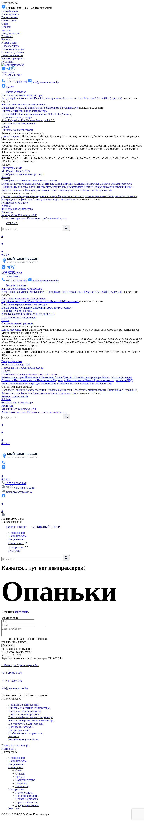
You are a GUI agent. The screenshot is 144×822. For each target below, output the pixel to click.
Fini (64, 98)
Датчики (68, 183)
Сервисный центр (56, 218)
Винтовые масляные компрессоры (21, 95)
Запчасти (13, 736)
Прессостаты (45, 186)
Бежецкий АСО (93, 98)
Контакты (7, 61)
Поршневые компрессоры (16, 117)
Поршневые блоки (25, 186)
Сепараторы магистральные (90, 196)
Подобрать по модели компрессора (22, 174)
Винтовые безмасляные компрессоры (23, 104)
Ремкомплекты (76, 186)
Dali (31, 98)
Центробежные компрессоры (18, 123)
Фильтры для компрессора (41, 189)
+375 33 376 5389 (24, 487)
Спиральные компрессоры (17, 129)
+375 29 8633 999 (11, 672)
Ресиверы (7, 212)
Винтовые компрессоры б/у (24, 710)
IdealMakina (8, 170)
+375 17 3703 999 (11, 680)
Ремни (89, 186)
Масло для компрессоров (117, 183)
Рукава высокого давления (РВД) (113, 186)
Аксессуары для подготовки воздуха (54, 199)
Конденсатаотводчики (33, 196)
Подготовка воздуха (20, 726)
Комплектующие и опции (23, 739)
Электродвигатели (68, 189)
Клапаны (79, 183)
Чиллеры (52, 196)
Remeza (71, 98)
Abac (4, 120)
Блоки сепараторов (13, 183)
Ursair (80, 98)
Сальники (7, 186)
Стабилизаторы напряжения (25, 733)
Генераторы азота (11, 167)
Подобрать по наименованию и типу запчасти (29, 180)
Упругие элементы (13, 189)
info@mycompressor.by (14, 688)
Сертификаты (9, 10)
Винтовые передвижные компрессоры (24, 110)
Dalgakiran (14, 98)
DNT (34, 215)
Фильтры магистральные (122, 196)
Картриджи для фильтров (16, 199)
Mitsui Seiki (43, 107)
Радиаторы (60, 186)
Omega (20, 170)
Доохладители (10, 196)
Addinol (6, 205)
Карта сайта (8, 748)
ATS (27, 170)
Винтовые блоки (52, 183)
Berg (4, 98)
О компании (8, 20)
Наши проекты (10, 14)
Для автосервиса (11, 136)
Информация (9, 42)
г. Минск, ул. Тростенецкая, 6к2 (20, 665)
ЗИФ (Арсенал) (113, 98)
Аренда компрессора (14, 218)
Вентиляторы (33, 183)
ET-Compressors (52, 98)
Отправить (8, 645)
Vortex (25, 98)
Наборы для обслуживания (96, 189)
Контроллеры (93, 183)
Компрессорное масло (14, 202)
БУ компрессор (36, 218)
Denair (38, 98)
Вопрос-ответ (9, 17)
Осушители (65, 196)
